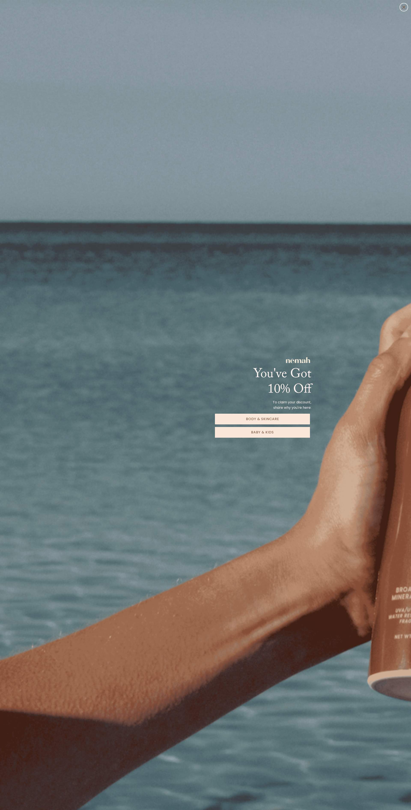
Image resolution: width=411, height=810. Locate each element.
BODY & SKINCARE (262, 418)
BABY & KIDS (262, 432)
